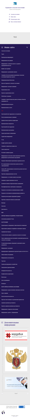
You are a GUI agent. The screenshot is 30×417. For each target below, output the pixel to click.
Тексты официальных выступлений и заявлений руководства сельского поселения (14, 239)
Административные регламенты (8, 302)
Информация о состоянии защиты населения (11, 177)
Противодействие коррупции (7, 126)
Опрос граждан (4, 293)
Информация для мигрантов (7, 257)
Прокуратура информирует (7, 57)
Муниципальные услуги (6, 107)
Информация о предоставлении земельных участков (12, 290)
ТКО (2, 110)
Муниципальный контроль (7, 104)
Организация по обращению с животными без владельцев (14, 225)
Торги (2, 54)
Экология (3, 206)
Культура (3, 202)
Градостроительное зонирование (8, 133)
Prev (2, 393)
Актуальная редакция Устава (7, 218)
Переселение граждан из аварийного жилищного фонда (13, 228)
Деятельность (4, 209)
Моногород (3, 277)
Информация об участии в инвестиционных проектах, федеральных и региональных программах (13, 156)
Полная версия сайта (15, 19)
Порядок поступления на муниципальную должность (13, 193)
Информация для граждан (7, 60)
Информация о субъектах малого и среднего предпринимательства (11, 64)
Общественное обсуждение (7, 254)
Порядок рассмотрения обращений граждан (10, 196)
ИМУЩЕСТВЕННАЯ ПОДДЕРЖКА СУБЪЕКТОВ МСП (12, 215)
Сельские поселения (15, 14)
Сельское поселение (5, 50)
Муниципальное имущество (7, 123)
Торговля (3, 261)
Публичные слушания (6, 96)
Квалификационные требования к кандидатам (11, 186)
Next (28, 393)
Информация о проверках (7, 248)
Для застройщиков (5, 280)
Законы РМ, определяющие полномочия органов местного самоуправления (14, 169)
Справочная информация (6, 136)
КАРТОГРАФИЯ (4, 222)
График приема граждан (6, 143)
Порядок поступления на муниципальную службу (12, 190)
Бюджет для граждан (5, 68)
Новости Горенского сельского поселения (10, 83)
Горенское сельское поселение (15, 7)
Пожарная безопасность (6, 270)
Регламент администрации (7, 152)
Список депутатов (5, 149)
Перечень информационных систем (9, 173)
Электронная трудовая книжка (8, 267)
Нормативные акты (5, 89)
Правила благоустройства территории (9, 120)
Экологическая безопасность (7, 296)
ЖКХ (2, 212)
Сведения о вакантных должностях (9, 146)
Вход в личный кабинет (16, 21)
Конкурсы (3, 283)
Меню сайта (13, 16)
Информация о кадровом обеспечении (9, 309)
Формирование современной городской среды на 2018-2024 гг (14, 251)
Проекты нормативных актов (7, 93)
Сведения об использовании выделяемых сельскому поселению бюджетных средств (12, 76)
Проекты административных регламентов (10, 306)
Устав (2, 139)
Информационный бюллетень (7, 80)
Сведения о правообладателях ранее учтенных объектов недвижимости (13, 100)
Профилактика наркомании (7, 273)
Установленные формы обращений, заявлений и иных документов (13, 244)
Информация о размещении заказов (9, 71)
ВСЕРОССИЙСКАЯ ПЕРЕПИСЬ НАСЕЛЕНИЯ (10, 286)
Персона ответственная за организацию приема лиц (12, 299)
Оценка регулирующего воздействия (9, 264)
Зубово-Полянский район (15, 9)
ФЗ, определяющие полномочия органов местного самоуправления (12, 165)
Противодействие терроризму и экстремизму (11, 114)
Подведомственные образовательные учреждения (12, 183)
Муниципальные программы (7, 130)
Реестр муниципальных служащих (8, 117)
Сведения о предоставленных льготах (9, 180)
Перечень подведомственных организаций (10, 199)
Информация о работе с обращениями (9, 312)
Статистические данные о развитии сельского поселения (13, 235)
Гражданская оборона (6, 231)
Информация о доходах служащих (8, 86)
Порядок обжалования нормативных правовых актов (13, 160)
